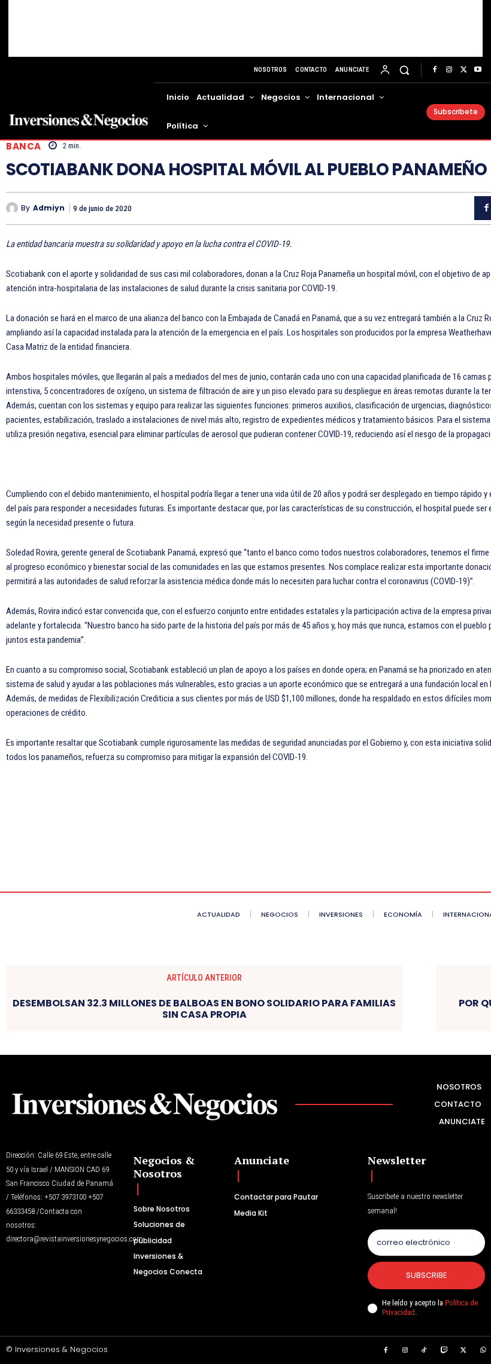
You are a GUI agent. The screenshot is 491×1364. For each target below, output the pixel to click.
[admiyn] (13, 208)
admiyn (49, 208)
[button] (404, 70)
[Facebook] (435, 70)
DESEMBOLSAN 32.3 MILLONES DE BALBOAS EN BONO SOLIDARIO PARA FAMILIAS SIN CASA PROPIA (204, 1008)
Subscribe (426, 1275)
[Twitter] (463, 70)
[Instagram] (449, 70)
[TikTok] (424, 1350)
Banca (23, 146)
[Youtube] (478, 70)
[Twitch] (444, 1350)
